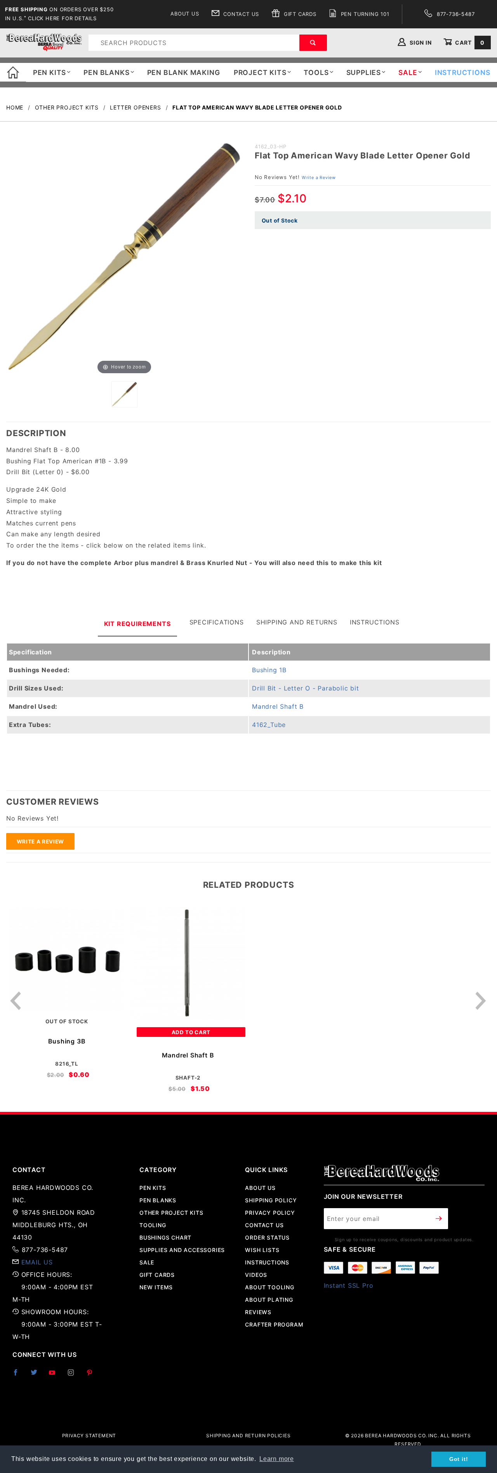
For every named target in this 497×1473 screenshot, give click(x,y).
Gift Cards (299, 14)
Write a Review (319, 177)
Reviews (258, 1312)
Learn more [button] (276, 1459)
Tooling (152, 1225)
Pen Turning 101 (364, 14)
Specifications (216, 622)
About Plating (269, 1299)
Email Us (37, 1262)
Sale (146, 1262)
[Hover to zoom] (124, 257)
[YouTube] (55, 1375)
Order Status (267, 1237)
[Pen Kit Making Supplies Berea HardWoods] (44, 42)
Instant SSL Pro (349, 1285)
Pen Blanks (106, 72)
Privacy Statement (89, 1435)
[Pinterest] (92, 1375)
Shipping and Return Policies (248, 1435)
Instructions (375, 622)
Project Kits (260, 72)
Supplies (363, 72)
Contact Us (240, 14)
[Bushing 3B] (66, 959)
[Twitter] (37, 1375)
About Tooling (269, 1287)
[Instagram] (74, 1375)
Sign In (419, 42)
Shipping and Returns (296, 622)
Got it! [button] (458, 1459)
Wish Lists (262, 1250)
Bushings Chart (165, 1237)
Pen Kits (49, 72)
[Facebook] (18, 1375)
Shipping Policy (271, 1200)
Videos (256, 1274)
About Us (184, 13)
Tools (316, 72)
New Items (156, 1287)
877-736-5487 (454, 14)
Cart (469, 42)
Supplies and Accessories (182, 1250)
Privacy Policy (270, 1212)
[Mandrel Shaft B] (187, 964)
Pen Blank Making (183, 72)
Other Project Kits (171, 1212)
